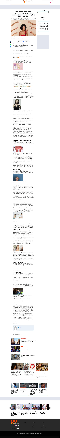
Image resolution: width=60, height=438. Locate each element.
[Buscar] (52, 1)
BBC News (22, 38)
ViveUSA (33, 426)
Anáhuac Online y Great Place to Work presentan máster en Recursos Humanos (43, 20)
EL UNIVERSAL (33, 422)
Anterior (10, 408)
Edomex (33, 427)
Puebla (43, 422)
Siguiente (49, 408)
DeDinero (33, 425)
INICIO (12, 38)
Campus (14, 38)
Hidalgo (43, 425)
